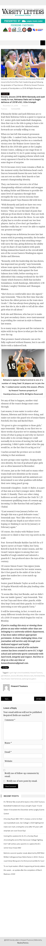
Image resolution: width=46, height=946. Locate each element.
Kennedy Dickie (39, 675)
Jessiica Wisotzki (17, 675)
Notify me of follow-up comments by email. (22, 775)
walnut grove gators (29, 679)
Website (8, 761)
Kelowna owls (28, 675)
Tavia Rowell (5, 679)
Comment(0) (15, 108)
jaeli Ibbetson (5, 675)
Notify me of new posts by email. (22, 781)
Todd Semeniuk (15, 679)
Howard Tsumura (36, 672)
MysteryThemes (22, 943)
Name (8, 743)
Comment (10, 720)
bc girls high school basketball (18, 672)
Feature (5, 94)
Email (8, 752)
